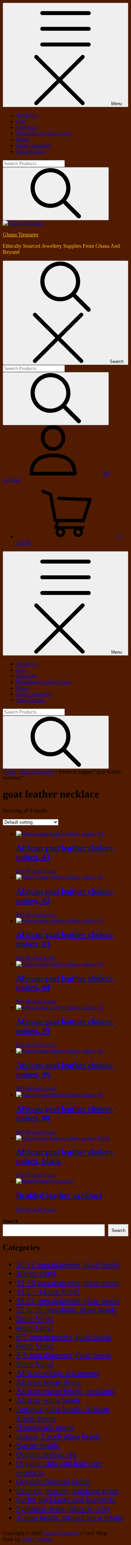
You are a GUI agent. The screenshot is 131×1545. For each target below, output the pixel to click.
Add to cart (44, 871)
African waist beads (48, 1400)
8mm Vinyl (34, 1363)
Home (22, 139)
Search (10, 1221)
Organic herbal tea (46, 1454)
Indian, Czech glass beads (58, 1436)
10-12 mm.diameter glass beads (67, 1264)
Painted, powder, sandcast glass (67, 1490)
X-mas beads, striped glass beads (69, 1517)
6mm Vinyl (34, 1345)
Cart (20, 121)
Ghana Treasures (20, 234)
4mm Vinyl (34, 1327)
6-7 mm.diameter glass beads (63, 1336)
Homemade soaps (45, 1427)
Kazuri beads (37, 1445)
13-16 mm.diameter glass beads (67, 1282)
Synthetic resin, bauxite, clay (63, 1508)
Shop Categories (33, 145)
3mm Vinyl (34, 1318)
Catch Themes (36, 1539)
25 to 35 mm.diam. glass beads (66, 1309)
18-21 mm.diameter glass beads (67, 1300)
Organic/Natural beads (53, 1481)
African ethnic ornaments (57, 1373)
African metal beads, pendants (65, 1391)
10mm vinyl (36, 1273)
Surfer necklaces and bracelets (65, 1499)
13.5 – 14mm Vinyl (47, 1291)
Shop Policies (30, 151)
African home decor (48, 1382)
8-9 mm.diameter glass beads (63, 1354)
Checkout (26, 127)
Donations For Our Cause (43, 133)
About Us (26, 115)
